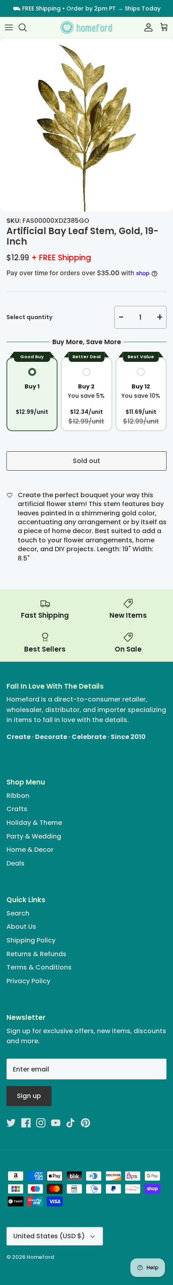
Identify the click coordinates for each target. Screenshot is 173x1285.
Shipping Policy (31, 940)
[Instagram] (40, 1122)
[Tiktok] (70, 1122)
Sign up (29, 1095)
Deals (15, 863)
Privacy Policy (28, 981)
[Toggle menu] (9, 27)
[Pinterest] (85, 1122)
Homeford (40, 1257)
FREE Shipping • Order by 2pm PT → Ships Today (91, 8)
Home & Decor (30, 849)
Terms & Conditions (39, 967)
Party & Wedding (33, 836)
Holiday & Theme (34, 822)
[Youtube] (55, 1122)
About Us (21, 926)
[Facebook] (26, 1122)
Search (17, 913)
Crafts (16, 809)
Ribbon (17, 795)
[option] (86, 125)
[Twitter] (11, 1122)
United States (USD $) (49, 1236)
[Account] (146, 27)
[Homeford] (86, 27)
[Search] (26, 27)
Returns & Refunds (36, 954)
